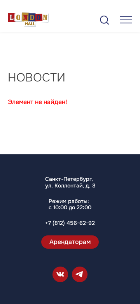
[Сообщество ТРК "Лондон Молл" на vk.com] (60, 274)
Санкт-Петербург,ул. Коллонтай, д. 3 (70, 182)
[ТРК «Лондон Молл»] (28, 20)
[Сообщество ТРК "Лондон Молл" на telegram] (80, 274)
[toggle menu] (126, 20)
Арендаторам (70, 242)
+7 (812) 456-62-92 (70, 223)
